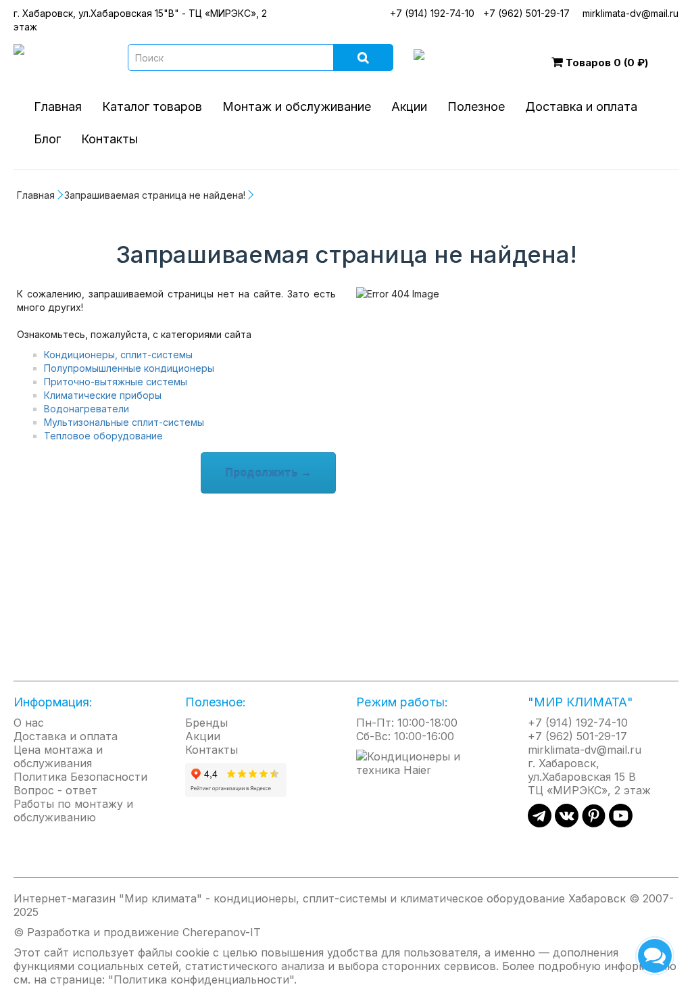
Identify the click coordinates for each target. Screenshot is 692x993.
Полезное (476, 106)
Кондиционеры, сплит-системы (118, 354)
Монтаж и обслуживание (296, 106)
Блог (47, 139)
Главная (58, 106)
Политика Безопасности (80, 776)
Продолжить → (268, 472)
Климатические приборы (103, 395)
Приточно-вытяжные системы (115, 381)
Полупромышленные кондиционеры (129, 368)
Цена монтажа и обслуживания (58, 756)
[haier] (432, 762)
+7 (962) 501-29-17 (526, 13)
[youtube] (621, 823)
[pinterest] (594, 823)
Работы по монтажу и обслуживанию (73, 810)
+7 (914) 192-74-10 (432, 13)
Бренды (206, 722)
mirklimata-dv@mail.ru (630, 13)
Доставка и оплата (581, 106)
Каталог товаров (152, 106)
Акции (409, 106)
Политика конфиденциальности (201, 979)
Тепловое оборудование (103, 435)
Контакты (109, 139)
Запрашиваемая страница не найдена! (154, 195)
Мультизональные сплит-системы (124, 422)
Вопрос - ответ (55, 790)
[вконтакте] (566, 823)
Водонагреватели (86, 408)
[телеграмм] (539, 823)
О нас (29, 722)
